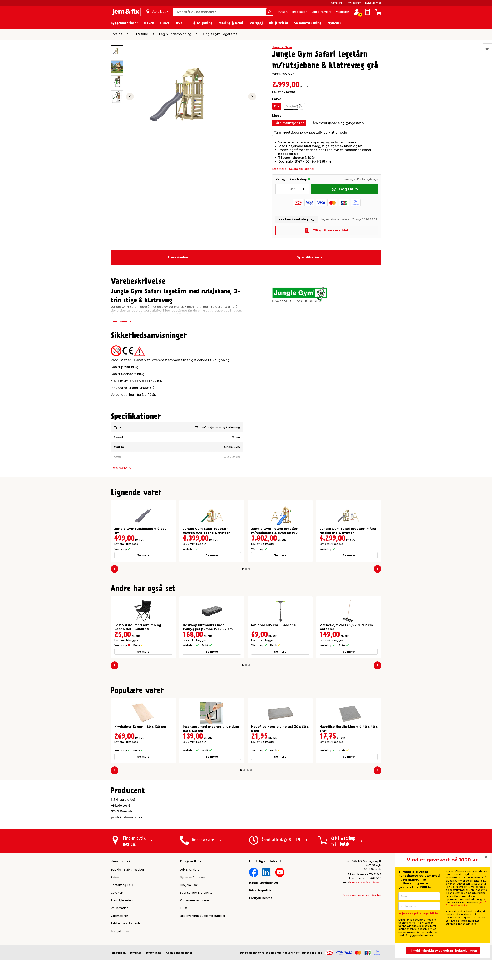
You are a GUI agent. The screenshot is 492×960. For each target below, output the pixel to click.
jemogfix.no (153, 953)
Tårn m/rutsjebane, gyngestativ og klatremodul (311, 132)
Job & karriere (321, 11)
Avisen (283, 11)
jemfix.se (136, 953)
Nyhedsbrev (354, 3)
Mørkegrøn (294, 106)
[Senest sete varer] (487, 49)
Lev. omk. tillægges (283, 91)
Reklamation (119, 908)
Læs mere (279, 169)
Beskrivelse (178, 257)
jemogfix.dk (118, 953)
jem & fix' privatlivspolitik (466, 904)
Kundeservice (373, 3)
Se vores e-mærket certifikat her (362, 895)
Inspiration (299, 11)
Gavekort (336, 3)
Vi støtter (342, 11)
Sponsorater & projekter (197, 892)
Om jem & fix (189, 885)
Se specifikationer (301, 169)
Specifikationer (310, 257)
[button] (243, 569)
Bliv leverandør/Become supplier (202, 915)
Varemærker (119, 915)
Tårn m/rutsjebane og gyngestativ (337, 123)
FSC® (184, 908)
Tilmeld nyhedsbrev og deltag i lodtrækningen (443, 950)
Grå (276, 106)
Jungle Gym (282, 47)
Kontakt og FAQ (122, 885)
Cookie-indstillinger (179, 953)
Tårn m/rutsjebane (289, 123)
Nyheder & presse (192, 877)
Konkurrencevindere (194, 900)
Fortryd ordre (120, 931)
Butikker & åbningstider (127, 869)
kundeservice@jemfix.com (365, 882)
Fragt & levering (122, 900)
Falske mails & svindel (126, 923)
